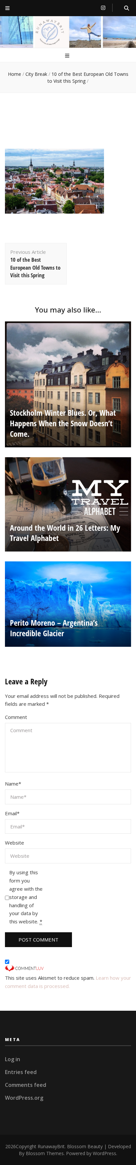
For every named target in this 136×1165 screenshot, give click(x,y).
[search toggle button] (126, 8)
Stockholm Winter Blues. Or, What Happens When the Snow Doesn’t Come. (63, 423)
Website (14, 842)
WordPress (104, 1153)
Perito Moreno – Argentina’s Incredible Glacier (54, 628)
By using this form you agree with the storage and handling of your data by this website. (26, 897)
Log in (12, 1059)
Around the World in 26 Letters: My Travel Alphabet (65, 533)
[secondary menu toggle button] (7, 8)
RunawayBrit (51, 1146)
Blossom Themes (45, 1153)
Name (13, 783)
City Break (36, 74)
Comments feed (25, 1085)
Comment (16, 717)
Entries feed (21, 1072)
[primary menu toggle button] (68, 55)
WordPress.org (24, 1097)
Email (12, 813)
